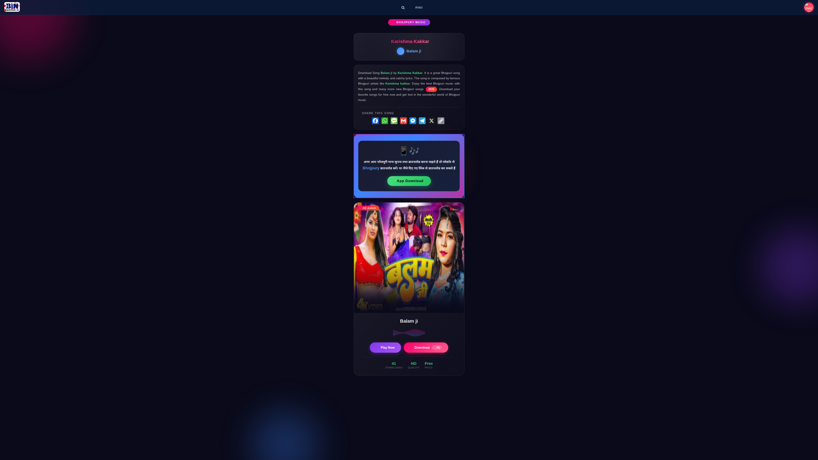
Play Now (388, 347)
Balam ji (413, 51)
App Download (410, 181)
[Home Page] (12, 7)
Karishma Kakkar (410, 41)
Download (427, 347)
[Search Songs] (403, 7)
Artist (418, 7)
